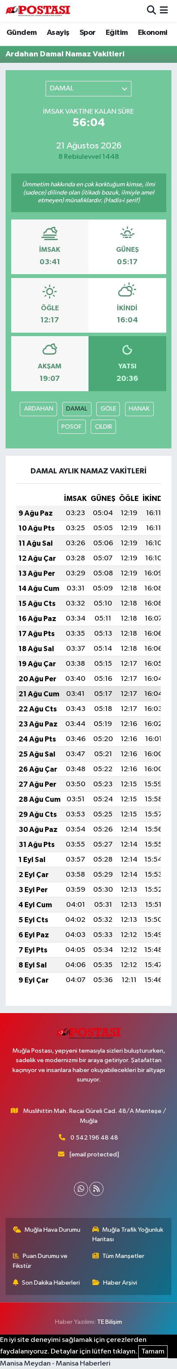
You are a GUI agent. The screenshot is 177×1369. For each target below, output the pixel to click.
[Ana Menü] (164, 11)
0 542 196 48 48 (94, 1137)
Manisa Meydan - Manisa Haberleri (55, 1363)
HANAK (139, 408)
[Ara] (151, 11)
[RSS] (96, 1189)
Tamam (153, 1351)
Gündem (21, 33)
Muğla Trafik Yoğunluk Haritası (128, 1234)
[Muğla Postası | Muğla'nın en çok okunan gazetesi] (38, 11)
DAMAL (76, 408)
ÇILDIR (103, 426)
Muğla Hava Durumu (52, 1230)
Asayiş (58, 33)
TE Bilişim (109, 1322)
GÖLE (108, 408)
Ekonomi (153, 33)
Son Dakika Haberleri (51, 1282)
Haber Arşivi (120, 1282)
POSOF (71, 426)
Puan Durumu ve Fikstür (40, 1261)
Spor (87, 33)
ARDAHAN (38, 408)
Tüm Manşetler (123, 1256)
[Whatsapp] (81, 1189)
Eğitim (117, 33)
